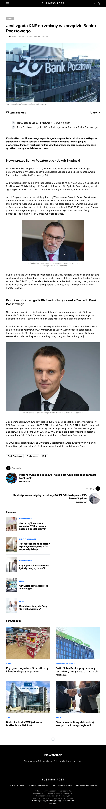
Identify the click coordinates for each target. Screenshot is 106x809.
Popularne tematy (65, 785)
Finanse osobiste (25, 518)
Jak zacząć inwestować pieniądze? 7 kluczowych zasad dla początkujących (32, 526)
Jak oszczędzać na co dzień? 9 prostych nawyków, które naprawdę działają (34, 546)
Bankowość (32, 456)
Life (20, 539)
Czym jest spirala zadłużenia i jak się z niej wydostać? (34, 567)
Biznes (9, 19)
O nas (53, 785)
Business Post (53, 3)
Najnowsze (43, 785)
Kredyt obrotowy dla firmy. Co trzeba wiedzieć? (33, 607)
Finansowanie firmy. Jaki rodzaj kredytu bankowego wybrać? (75, 724)
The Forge (31, 785)
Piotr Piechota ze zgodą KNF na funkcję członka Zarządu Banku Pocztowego (57, 127)
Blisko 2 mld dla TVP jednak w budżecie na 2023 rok (24, 724)
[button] (7, 3)
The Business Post (16, 785)
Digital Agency (38, 801)
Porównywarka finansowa (87, 785)
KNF (44, 456)
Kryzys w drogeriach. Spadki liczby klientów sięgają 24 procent (27, 670)
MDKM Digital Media (54, 801)
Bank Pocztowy (15, 456)
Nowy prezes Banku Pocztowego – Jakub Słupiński (44, 122)
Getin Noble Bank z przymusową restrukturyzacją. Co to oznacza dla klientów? (77, 671)
